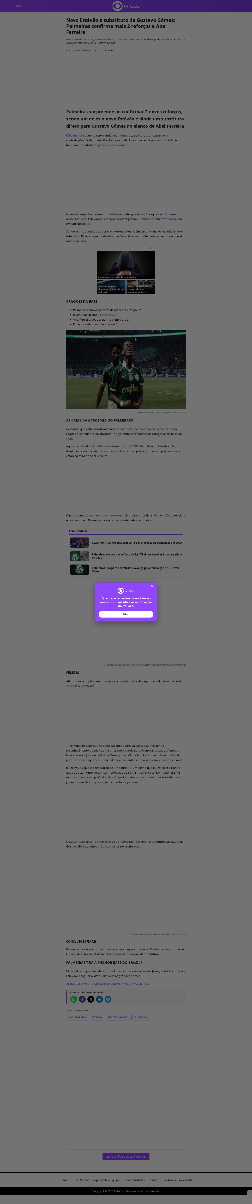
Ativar (126, 614)
